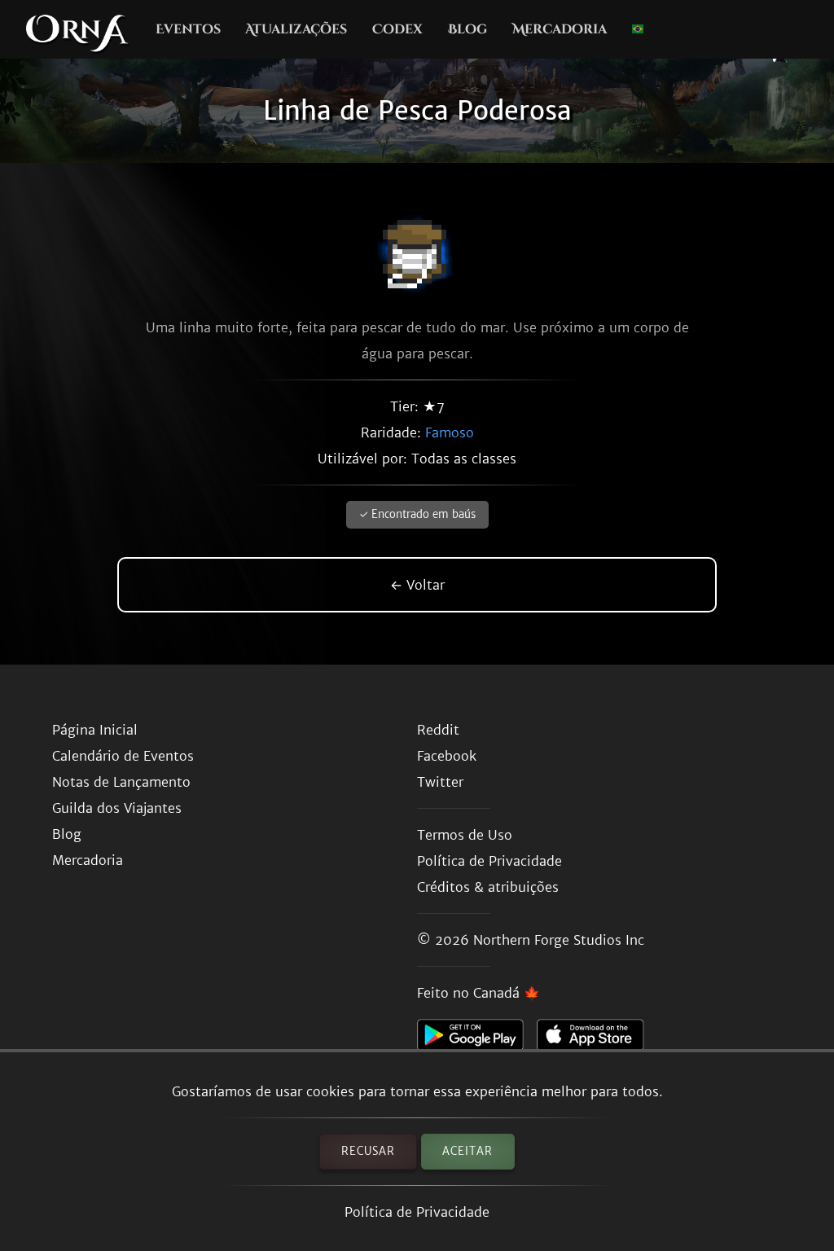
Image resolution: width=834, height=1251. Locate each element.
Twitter (440, 782)
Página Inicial (95, 730)
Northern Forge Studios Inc (558, 940)
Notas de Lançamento (121, 782)
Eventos (188, 29)
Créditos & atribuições (488, 887)
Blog (467, 29)
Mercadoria (559, 29)
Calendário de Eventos (123, 756)
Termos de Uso (464, 835)
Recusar (368, 1151)
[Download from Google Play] (477, 1039)
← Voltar (417, 585)
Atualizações (296, 29)
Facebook (446, 756)
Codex (397, 29)
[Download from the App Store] (596, 1039)
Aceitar (467, 1151)
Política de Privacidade (417, 1212)
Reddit (438, 730)
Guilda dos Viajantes (117, 808)
